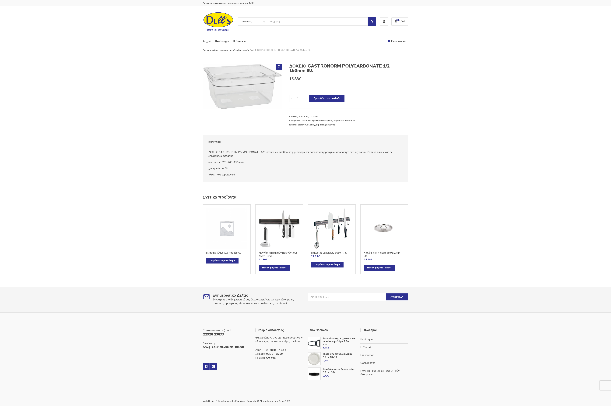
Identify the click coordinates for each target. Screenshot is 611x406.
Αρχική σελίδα (210, 50)
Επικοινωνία (398, 41)
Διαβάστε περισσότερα (222, 260)
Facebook (206, 366)
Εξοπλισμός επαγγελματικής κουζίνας (316, 124)
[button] (279, 67)
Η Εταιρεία (239, 41)
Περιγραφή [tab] (214, 142)
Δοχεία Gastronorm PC (344, 120)
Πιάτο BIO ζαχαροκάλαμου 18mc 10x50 (337, 355)
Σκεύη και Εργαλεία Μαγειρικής (234, 50)
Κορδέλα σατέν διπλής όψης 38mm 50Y (339, 370)
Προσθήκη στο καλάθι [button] (274, 267)
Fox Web (240, 401)
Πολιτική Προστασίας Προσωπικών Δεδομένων (380, 372)
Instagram (213, 366)
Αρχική (207, 41)
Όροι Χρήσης (367, 363)
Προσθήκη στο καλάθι (326, 98)
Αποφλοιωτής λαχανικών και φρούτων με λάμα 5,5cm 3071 (339, 341)
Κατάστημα (222, 41)
